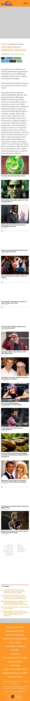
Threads (13, 61)
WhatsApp (17, 58)
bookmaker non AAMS (15, 631)
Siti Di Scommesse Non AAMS (15, 658)
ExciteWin (15, 650)
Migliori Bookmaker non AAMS (15, 673)
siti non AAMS (15, 642)
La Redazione (5, 54)
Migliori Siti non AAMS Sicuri (15, 669)
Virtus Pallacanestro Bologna (15, 44)
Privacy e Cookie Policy (15, 627)
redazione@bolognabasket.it (17, 691)
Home (3, 44)
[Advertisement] (15, 22)
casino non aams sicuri (15, 635)
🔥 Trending (5, 586)
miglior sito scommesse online (15, 639)
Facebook (9, 58)
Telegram (5, 61)
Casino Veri (15, 654)
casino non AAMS (15, 662)
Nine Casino (15, 665)
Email (20, 61)
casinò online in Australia (15, 646)
